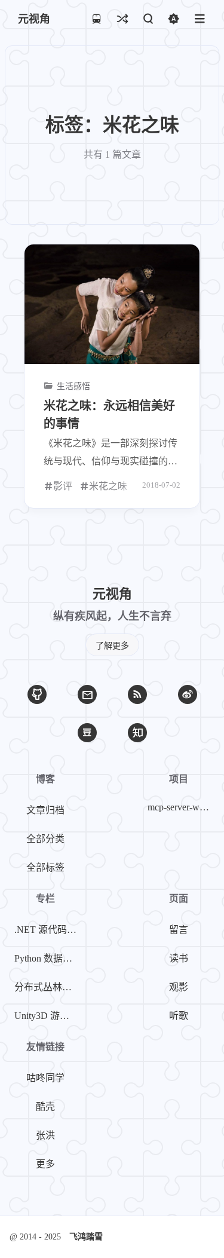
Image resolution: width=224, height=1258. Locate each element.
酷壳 (45, 1106)
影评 (62, 486)
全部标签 (45, 867)
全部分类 (45, 839)
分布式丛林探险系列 (47, 987)
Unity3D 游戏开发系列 (47, 1016)
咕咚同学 (45, 1078)
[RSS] (137, 694)
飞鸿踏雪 (86, 1236)
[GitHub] (37, 694)
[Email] (87, 694)
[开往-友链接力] (96, 18)
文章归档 (45, 810)
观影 (178, 987)
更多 (45, 1164)
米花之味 (108, 486)
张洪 (45, 1135)
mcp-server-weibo (181, 807)
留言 (178, 930)
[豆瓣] (87, 732)
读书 (178, 958)
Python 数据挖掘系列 (47, 958)
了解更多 (112, 645)
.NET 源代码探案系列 (47, 930)
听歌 (178, 1016)
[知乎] (137, 732)
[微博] (187, 694)
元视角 (34, 19)
